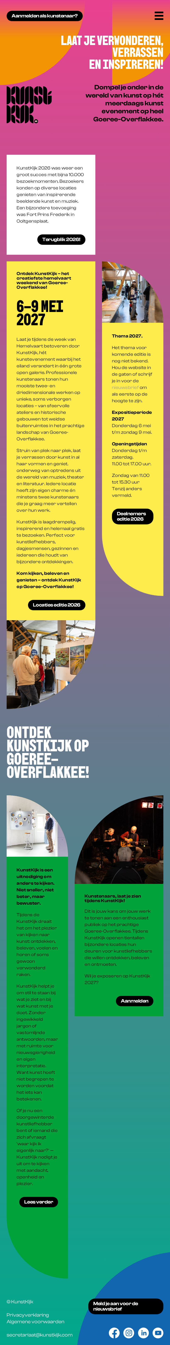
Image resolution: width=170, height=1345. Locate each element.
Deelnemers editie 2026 (131, 516)
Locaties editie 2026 (56, 605)
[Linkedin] (143, 1333)
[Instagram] (128, 1333)
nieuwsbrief (125, 387)
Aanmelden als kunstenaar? (45, 16)
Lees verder (38, 1202)
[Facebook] (114, 1333)
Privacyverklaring (28, 1315)
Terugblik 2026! (61, 239)
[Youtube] (158, 1333)
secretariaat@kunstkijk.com (40, 1335)
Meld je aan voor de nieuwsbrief (115, 1306)
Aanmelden (134, 1001)
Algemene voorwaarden (35, 1321)
